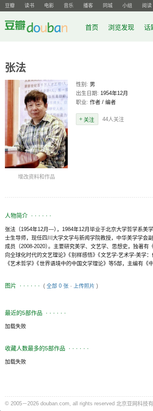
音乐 (68, 6)
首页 (91, 27)
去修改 (36, 124)
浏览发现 (122, 27)
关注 (89, 119)
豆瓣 (10, 6)
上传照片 (84, 286)
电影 (49, 6)
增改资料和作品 (36, 177)
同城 (108, 6)
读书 (29, 6)
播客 (88, 6)
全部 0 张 (58, 286)
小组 (127, 6)
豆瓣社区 (42, 28)
